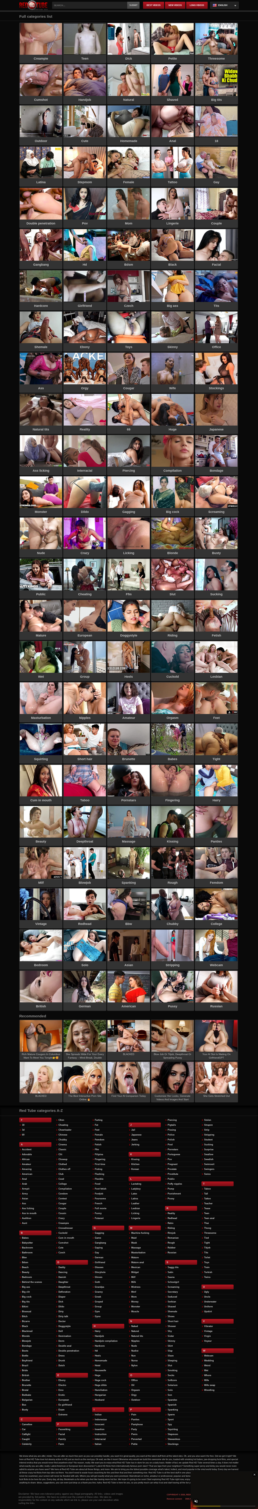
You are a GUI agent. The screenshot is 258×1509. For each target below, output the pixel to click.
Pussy (171, 1198)
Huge (97, 1375)
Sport (171, 1419)
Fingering (100, 1159)
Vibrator (208, 1326)
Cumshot (63, 1242)
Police (171, 1134)
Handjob (99, 1336)
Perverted (136, 1439)
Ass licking (28, 1208)
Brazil (25, 1365)
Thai (206, 1223)
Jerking (135, 1144)
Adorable (27, 1154)
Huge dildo (101, 1385)
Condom (63, 1193)
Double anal (64, 1346)
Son (170, 1395)
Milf (133, 1277)
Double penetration (68, 1350)
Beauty (25, 1272)
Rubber (172, 1247)
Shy (170, 1331)
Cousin (62, 1213)
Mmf (133, 1292)
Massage (136, 1247)
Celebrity (27, 1444)
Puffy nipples (175, 1184)
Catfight (26, 1434)
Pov (170, 1159)
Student (208, 1139)
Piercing (172, 1120)
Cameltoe (27, 1424)
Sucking (208, 1144)
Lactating (136, 1184)
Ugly (206, 1292)
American (27, 1174)
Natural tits (137, 1336)
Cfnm (61, 1120)
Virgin (207, 1336)
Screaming (173, 1287)
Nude (134, 1346)
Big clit (26, 1292)
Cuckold (62, 1233)
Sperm (171, 1414)
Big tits (26, 1301)
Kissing (135, 1159)
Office (134, 1380)
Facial (61, 1434)
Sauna (171, 1277)
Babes (25, 1238)
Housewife (100, 1370)
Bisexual (26, 1311)
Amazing (27, 1169)
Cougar (62, 1203)
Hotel (97, 1365)
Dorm (61, 1341)
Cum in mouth (66, 1238)
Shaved (172, 1306)
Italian (98, 1444)
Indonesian (101, 1419)
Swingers (209, 1169)
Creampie (63, 1223)
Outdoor (135, 1400)
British (25, 1375)
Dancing (62, 1272)
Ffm (97, 1149)
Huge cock (100, 1380)
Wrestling (209, 1390)
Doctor (62, 1321)
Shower (172, 1326)
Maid (134, 1238)
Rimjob (172, 1233)
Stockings (173, 1444)
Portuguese (174, 1154)
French (98, 1203)
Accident (26, 1149)
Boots (25, 1350)
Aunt (24, 1223)
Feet (97, 1130)
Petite (134, 1444)
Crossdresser (65, 1228)
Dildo (61, 1306)
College (62, 1184)
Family (62, 1439)
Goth (97, 1282)
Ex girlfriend (65, 1404)
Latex (134, 1193)
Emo (61, 1390)
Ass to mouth (29, 1213)
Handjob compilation (106, 1341)
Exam (61, 1409)
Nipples (135, 1341)
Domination (64, 1336)
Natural (135, 1331)
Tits (206, 1252)
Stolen (207, 1120)
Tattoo (207, 1198)
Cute (60, 1247)
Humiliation (101, 1390)
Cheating (63, 1125)
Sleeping (172, 1360)
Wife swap (209, 1385)
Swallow (208, 1154)
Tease (207, 1208)
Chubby (62, 1139)
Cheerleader (64, 1130)
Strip (206, 1130)
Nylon (134, 1365)
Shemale (172, 1311)
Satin (170, 1272)
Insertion (99, 1429)
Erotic (61, 1395)
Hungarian (100, 1395)
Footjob (99, 1193)
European (63, 1400)
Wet (206, 1370)
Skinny (171, 1341)
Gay (97, 1252)
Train (207, 1267)
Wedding (209, 1360)
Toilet (207, 1257)
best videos (154, 5)
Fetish (98, 1144)
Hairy (97, 1331)
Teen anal (209, 1218)
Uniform (208, 1306)
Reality (171, 1213)
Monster (135, 1306)
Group (98, 1306)
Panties (135, 1419)
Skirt (170, 1346)
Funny (98, 1213)
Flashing (99, 1174)
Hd (96, 1350)
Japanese (136, 1134)
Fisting (98, 1169)
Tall (206, 1193)
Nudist (134, 1350)
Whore (207, 1375)
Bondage (27, 1346)
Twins (207, 1277)
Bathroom (27, 1252)
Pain (133, 1414)
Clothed (62, 1164)
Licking (135, 1213)
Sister (171, 1336)
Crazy (61, 1218)
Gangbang (100, 1242)
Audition (26, 1218)
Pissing (172, 1130)
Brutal (25, 1390)
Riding (171, 1228)
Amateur (26, 1164)
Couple (62, 1208)
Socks (171, 1375)
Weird (207, 1365)
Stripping (209, 1134)
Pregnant (172, 1164)
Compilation (65, 1188)
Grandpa (99, 1287)
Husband (99, 1400)
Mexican (135, 1267)
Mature (135, 1257)
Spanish (172, 1404)
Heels (98, 1355)
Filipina (99, 1154)
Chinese (62, 1134)
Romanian (173, 1238)
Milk (133, 1282)
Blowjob (26, 1341)
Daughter (63, 1282)
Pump (171, 1188)
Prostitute (173, 1174)
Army (25, 1193)
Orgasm (135, 1390)
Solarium (173, 1385)
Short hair (173, 1321)
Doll (60, 1331)
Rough (171, 1242)
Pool (170, 1144)
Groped (99, 1301)
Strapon (208, 1125)
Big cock (26, 1296)
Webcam (208, 1355)
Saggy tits (173, 1267)
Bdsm (25, 1262)
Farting (98, 1120)
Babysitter (27, 1242)
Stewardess (174, 1439)
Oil (132, 1385)
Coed (61, 1179)
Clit (60, 1154)
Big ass (26, 1287)
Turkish (208, 1272)
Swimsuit (209, 1164)
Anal (24, 1179)
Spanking (173, 1409)
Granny (99, 1292)
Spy (170, 1424)
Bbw (24, 1257)
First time (100, 1164)
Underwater (210, 1301)
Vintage (208, 1331)
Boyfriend (27, 1360)
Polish (171, 1139)
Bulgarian (27, 1400)
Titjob (207, 1247)
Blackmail (27, 1331)
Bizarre (26, 1321)
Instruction (101, 1434)
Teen (206, 1213)
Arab (24, 1184)
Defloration (64, 1292)
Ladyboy (136, 1188)
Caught (26, 1439)
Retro (170, 1223)
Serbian (172, 1301)
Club (61, 1174)
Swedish (208, 1159)
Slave (171, 1355)
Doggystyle (64, 1326)
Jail (133, 1130)
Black (25, 1326)
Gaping (99, 1247)
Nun (133, 1355)
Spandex (172, 1400)
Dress (61, 1355)
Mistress (135, 1287)
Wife (206, 1380)
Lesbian (135, 1208)
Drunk (61, 1360)
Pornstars (173, 1149)
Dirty (61, 1311)
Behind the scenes (32, 1282)
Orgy (134, 1395)
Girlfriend (100, 1262)
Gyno (98, 1316)
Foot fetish (100, 1188)
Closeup (62, 1159)
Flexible (99, 1179)
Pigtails (172, 1125)
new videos (175, 5)
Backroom (27, 1247)
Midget (135, 1272)
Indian (98, 1414)
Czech (61, 1252)
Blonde (26, 1336)
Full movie (100, 1208)
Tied (206, 1238)
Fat (96, 1125)
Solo (170, 1390)
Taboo (207, 1188)
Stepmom (173, 1434)
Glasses (99, 1267)
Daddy (61, 1267)
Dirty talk (63, 1316)
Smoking (172, 1370)
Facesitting (64, 1429)
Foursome (100, 1198)
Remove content (174, 1499)
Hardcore (100, 1346)
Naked (134, 1326)
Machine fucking (140, 1233)
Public (171, 1179)
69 (23, 1134)
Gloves (98, 1277)
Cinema (62, 1144)
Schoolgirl (173, 1282)
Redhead (172, 1218)
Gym (97, 1311)
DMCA (188, 1499)
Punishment (174, 1193)
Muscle (135, 1311)
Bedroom (27, 1277)
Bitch (25, 1316)
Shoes (171, 1316)
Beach (25, 1267)
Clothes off (64, 1169)
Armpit (25, 1188)
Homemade (101, 1360)
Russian (172, 1252)
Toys (206, 1262)
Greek (98, 1296)
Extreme (62, 1414)
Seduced (172, 1296)
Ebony (61, 1380)
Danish (62, 1277)
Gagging (99, 1233)
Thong (207, 1228)
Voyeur (208, 1341)
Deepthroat (64, 1287)
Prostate (172, 1169)
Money (134, 1301)
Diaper (61, 1296)
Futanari (99, 1218)
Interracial (100, 1439)
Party (134, 1429)
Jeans (134, 1139)
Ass (24, 1203)
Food (97, 1184)
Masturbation (138, 1252)
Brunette (26, 1385)
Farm (61, 1444)
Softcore (172, 1380)
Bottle (25, 1355)
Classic (62, 1149)
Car (24, 1429)
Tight (207, 1242)
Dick (60, 1301)
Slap (170, 1350)
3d (23, 1130)
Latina (134, 1198)
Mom (134, 1296)
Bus (24, 1404)
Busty (25, 1409)
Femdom (99, 1139)
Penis (134, 1434)
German (99, 1257)
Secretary (173, 1292)
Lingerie (135, 1218)
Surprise (208, 1149)
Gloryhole (100, 1272)
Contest (62, 1198)
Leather (135, 1203)
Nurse (134, 1360)
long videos (197, 5)
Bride (25, 1370)
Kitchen (135, 1164)
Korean (135, 1169)
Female (99, 1134)
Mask (134, 1242)
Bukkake (26, 1395)
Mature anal (137, 1262)
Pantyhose (137, 1424)
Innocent (99, 1424)
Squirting (173, 1429)
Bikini (25, 1306)
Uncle (207, 1296)
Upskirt (208, 1311)
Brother (26, 1380)
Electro (62, 1385)
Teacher (208, 1203)
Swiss (207, 1174)
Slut (170, 1365)
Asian (25, 1198)
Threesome (210, 1233)
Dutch (61, 1365)
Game (98, 1238)
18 (23, 1125)
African (26, 1159)
